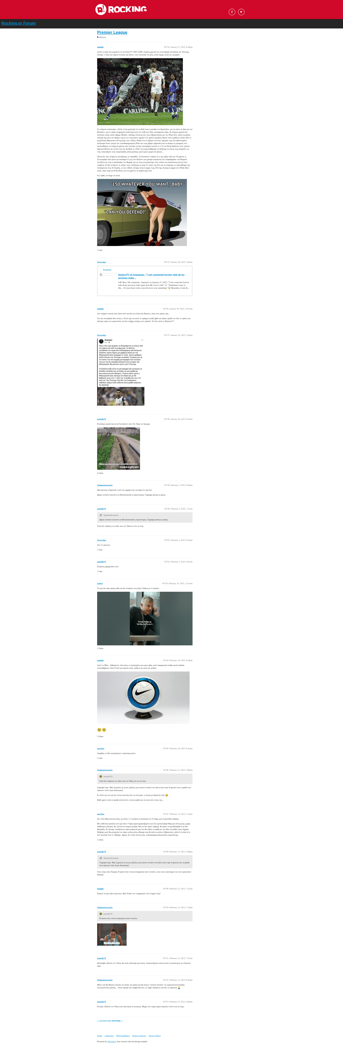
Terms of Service (139, 1036)
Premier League (112, 32)
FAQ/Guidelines (123, 1036)
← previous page (104, 1020)
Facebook (232, 12)
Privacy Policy (155, 1036)
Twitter (241, 12)
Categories (109, 1036)
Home (99, 1036)
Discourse (112, 1041)
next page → (117, 1020)
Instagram (107, 270)
